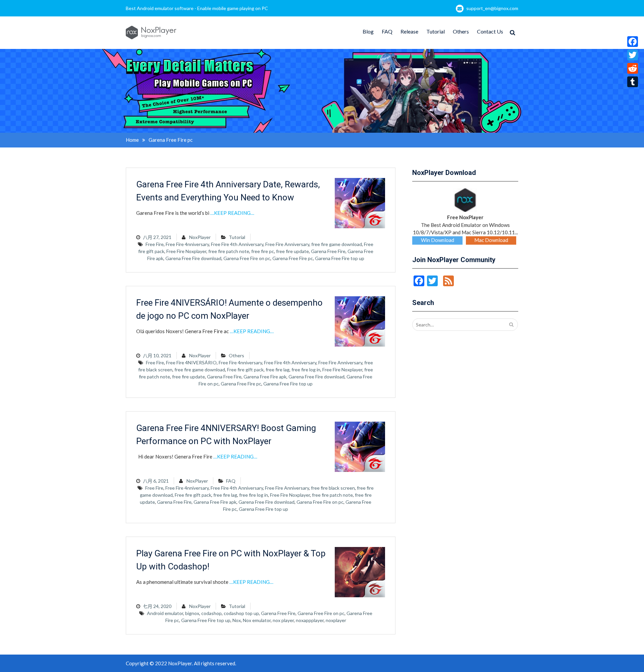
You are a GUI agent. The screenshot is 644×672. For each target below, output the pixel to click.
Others (461, 31)
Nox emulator (257, 620)
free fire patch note (228, 251)
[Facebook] (632, 41)
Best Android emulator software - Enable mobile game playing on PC (197, 8)
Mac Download (491, 240)
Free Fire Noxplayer (186, 251)
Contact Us (490, 31)
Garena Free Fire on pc (246, 258)
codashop (211, 613)
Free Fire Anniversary (287, 244)
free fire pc (262, 251)
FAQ (387, 31)
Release (409, 31)
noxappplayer (310, 620)
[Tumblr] (632, 81)
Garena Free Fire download (193, 258)
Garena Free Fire (328, 251)
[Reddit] (632, 68)
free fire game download (336, 244)
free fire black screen (333, 488)
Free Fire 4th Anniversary (237, 244)
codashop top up (241, 613)
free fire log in (305, 369)
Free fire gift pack (245, 369)
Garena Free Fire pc (292, 258)
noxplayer (336, 620)
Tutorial (435, 31)
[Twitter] (632, 55)
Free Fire (155, 244)
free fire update (292, 251)
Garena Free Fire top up (339, 258)
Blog (368, 31)
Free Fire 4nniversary (187, 244)
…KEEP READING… (232, 213)
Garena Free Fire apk (265, 376)
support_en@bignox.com (492, 8)
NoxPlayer (200, 237)
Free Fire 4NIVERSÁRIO (191, 362)
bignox (192, 613)
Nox (236, 620)
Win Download (437, 240)
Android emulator (165, 613)
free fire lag (277, 369)
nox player (283, 620)
